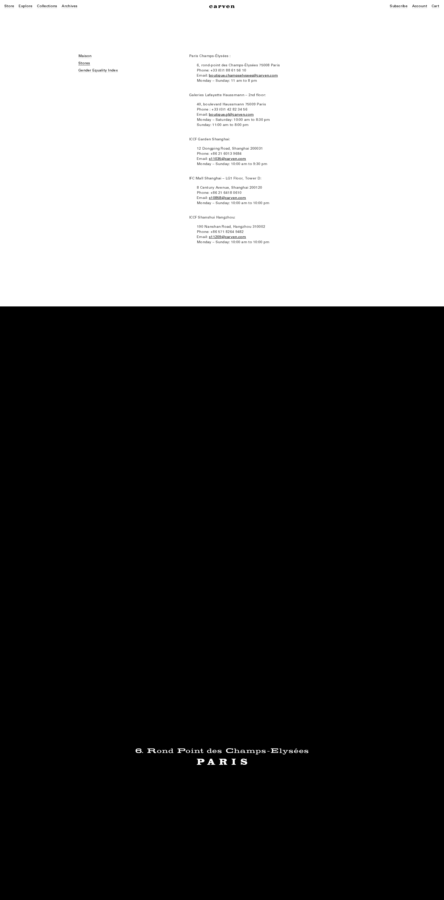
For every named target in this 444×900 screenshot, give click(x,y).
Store (9, 6)
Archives (69, 6)
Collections (47, 6)
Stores (84, 63)
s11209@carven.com (227, 237)
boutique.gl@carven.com (231, 114)
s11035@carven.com (227, 159)
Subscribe (399, 6)
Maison (85, 56)
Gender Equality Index (98, 70)
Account (419, 6)
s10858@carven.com (227, 198)
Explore (25, 6)
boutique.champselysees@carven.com (243, 75)
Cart (435, 6)
